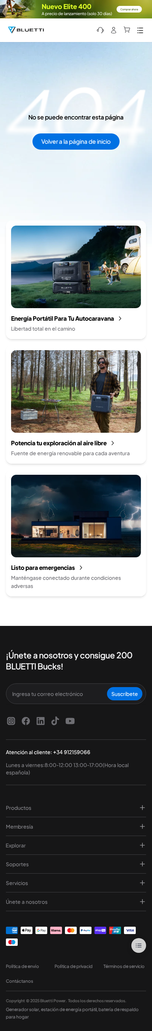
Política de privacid (74, 966)
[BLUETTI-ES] (26, 30)
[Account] (114, 30)
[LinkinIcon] (40, 721)
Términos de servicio (124, 966)
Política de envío (22, 966)
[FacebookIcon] (26, 721)
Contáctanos (19, 981)
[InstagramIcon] (11, 721)
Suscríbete (124, 693)
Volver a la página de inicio (76, 141)
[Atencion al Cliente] (100, 30)
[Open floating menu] (138, 945)
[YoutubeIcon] (70, 721)
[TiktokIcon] (55, 721)
